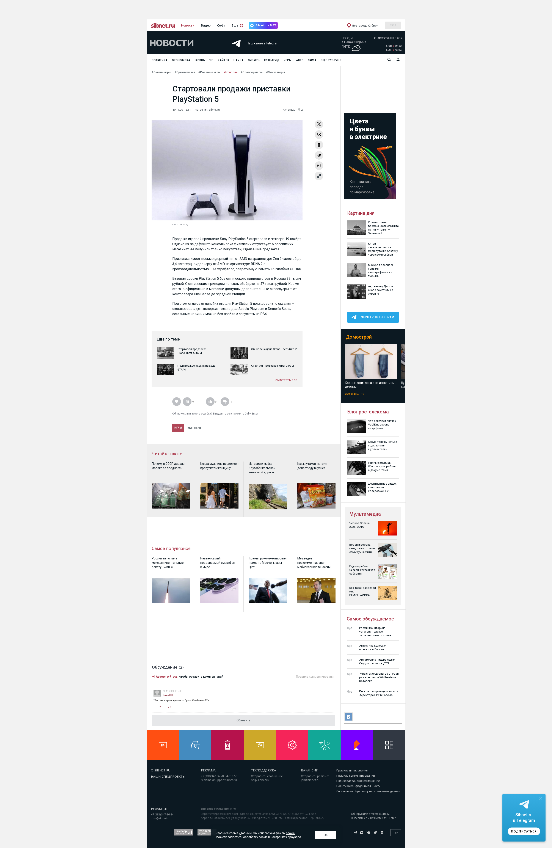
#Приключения (185, 72)
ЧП (211, 60)
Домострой (359, 337)
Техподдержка (263, 770)
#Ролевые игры (209, 72)
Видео (206, 25)
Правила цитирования (352, 770)
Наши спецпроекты (168, 776)
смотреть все (286, 380)
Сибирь (254, 60)
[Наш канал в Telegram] (268, 49)
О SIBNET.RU (161, 770)
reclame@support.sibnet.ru (219, 780)
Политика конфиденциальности (358, 786)
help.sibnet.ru (260, 780)
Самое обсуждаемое (370, 619)
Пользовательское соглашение (358, 781)
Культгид (271, 60)
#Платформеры (252, 72)
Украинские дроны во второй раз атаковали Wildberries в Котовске (379, 677)
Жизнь (200, 60)
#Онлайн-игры (161, 72)
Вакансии (309, 770)
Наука (239, 60)
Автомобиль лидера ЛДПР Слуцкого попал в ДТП (377, 661)
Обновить (244, 720)
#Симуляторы (275, 72)
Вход (393, 25)
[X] (319, 124)
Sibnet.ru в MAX (266, 25)
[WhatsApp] (319, 165)
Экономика (181, 60)
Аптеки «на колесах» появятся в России (372, 647)
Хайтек (223, 60)
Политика (160, 60)
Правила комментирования (315, 676)
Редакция (159, 809)
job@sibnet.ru (310, 780)
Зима (312, 60)
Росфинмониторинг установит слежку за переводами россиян (375, 631)
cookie (290, 833)
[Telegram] (319, 155)
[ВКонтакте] (319, 134)
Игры (288, 60)
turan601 (168, 695)
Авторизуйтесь (167, 676)
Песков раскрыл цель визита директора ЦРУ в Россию (378, 693)
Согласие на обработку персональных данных (368, 791)
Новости (187, 25)
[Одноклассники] (319, 145)
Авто (300, 60)
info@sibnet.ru (160, 818)
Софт (221, 25)
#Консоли (230, 72)
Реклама (208, 770)
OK (326, 835)
